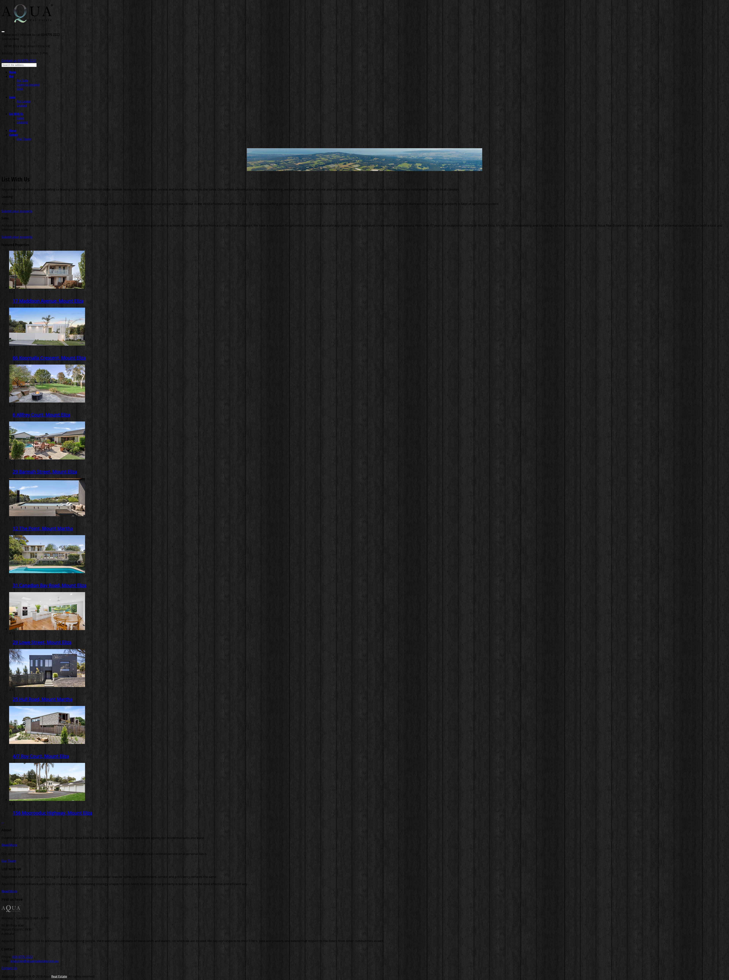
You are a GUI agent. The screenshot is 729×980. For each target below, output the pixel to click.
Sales (20, 118)
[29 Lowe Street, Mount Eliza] (47, 629)
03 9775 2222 (26, 60)
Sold (20, 89)
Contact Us (9, 968)
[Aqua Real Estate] (27, 20)
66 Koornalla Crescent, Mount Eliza (49, 358)
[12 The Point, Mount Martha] (47, 515)
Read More (9, 845)
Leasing (22, 122)
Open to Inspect (28, 85)
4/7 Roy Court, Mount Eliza (41, 756)
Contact (13, 135)
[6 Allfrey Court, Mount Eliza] (47, 401)
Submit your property (17, 211)
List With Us (16, 114)
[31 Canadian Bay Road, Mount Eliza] (47, 572)
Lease (12, 97)
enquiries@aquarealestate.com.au (34, 961)
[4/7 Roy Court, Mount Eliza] (47, 743)
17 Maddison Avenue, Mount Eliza (48, 301)
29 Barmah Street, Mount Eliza (45, 471)
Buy (11, 76)
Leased (22, 105)
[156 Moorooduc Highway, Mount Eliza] (47, 800)
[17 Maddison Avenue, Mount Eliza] (47, 287)
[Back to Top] (3, 822)
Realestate (9, 976)
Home (12, 72)
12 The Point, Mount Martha (43, 528)
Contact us (9, 60)
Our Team (24, 139)
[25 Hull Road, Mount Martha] (47, 686)
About (12, 130)
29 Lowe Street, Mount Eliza (42, 642)
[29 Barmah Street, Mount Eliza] (47, 458)
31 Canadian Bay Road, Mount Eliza (49, 585)
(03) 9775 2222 (22, 957)
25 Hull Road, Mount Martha (43, 699)
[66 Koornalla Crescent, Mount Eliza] (47, 344)
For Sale (22, 80)
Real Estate (59, 976)
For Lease (24, 101)
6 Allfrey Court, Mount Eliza (41, 414)
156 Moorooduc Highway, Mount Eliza (52, 813)
